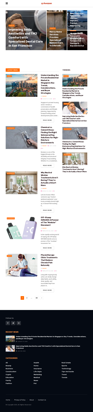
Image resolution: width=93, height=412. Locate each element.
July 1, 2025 (54, 50)
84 (37, 298)
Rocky (12, 50)
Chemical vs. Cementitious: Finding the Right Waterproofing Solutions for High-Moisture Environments (49, 135)
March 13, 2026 (46, 191)
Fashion (9, 383)
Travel (64, 374)
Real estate (66, 363)
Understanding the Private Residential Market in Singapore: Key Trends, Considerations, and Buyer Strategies (73, 93)
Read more (47, 120)
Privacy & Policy (19, 400)
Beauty (8, 366)
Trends (64, 377)
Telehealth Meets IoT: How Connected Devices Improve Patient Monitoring (76, 18)
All (7, 363)
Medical (37, 377)
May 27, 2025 (75, 29)
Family (8, 380)
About (31, 400)
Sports (64, 366)
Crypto (8, 374)
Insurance (38, 368)
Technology (66, 368)
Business (10, 128)
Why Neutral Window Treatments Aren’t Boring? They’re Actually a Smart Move (74, 169)
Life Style (38, 371)
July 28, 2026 (20, 50)
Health (11, 25)
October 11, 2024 (76, 50)
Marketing (38, 374)
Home (36, 366)
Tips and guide (68, 371)
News (9, 76)
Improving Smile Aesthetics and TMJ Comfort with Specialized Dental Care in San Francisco (26, 37)
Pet (35, 383)
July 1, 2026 (52, 145)
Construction (11, 371)
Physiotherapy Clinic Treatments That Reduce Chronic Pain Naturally (49, 260)
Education (10, 377)
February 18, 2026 (47, 270)
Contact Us (42, 400)
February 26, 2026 (48, 230)
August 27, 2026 (47, 98)
